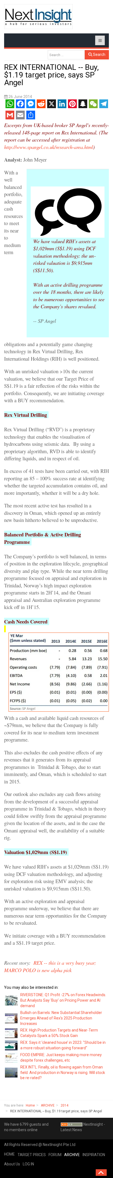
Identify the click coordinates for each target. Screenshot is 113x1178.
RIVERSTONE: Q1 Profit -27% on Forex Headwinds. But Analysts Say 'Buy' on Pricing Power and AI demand (63, 1000)
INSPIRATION (94, 1155)
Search (98, 54)
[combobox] (66, 54)
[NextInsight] (38, 16)
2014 (64, 1105)
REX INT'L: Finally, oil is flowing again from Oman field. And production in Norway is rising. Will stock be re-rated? (62, 1072)
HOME (9, 1154)
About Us (12, 1164)
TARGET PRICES (32, 1155)
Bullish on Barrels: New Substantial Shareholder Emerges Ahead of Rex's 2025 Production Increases (61, 1018)
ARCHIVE (48, 1105)
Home (30, 1105)
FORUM (55, 1155)
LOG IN (28, 1164)
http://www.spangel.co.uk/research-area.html (48, 146)
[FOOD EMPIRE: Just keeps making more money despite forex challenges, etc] (11, 1057)
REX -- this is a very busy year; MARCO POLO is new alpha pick (50, 966)
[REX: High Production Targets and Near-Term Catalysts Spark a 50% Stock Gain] (11, 1033)
